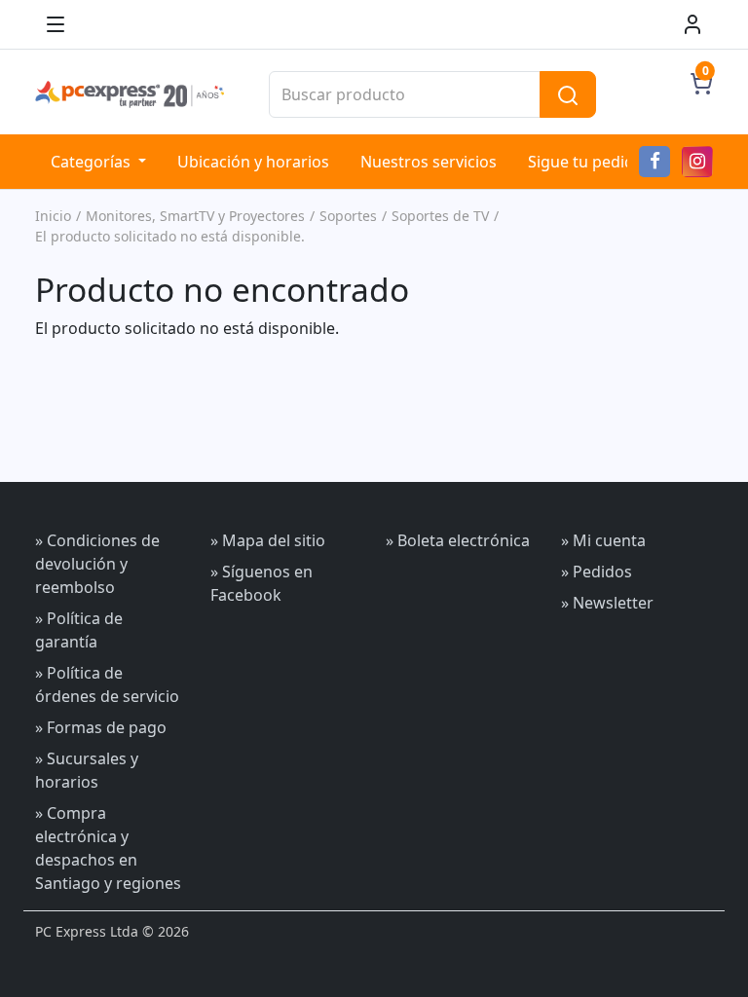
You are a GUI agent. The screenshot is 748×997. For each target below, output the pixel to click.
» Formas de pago (101, 727)
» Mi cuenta (603, 540)
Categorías (92, 161)
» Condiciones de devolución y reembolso (97, 564)
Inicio (53, 215)
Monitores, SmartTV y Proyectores (195, 215)
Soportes (348, 215)
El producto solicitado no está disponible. (170, 236)
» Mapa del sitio (267, 540)
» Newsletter (607, 602)
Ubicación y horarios (253, 161)
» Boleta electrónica (458, 540)
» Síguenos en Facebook (261, 583)
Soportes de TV (440, 215)
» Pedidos (596, 571)
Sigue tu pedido (586, 161)
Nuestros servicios (428, 161)
